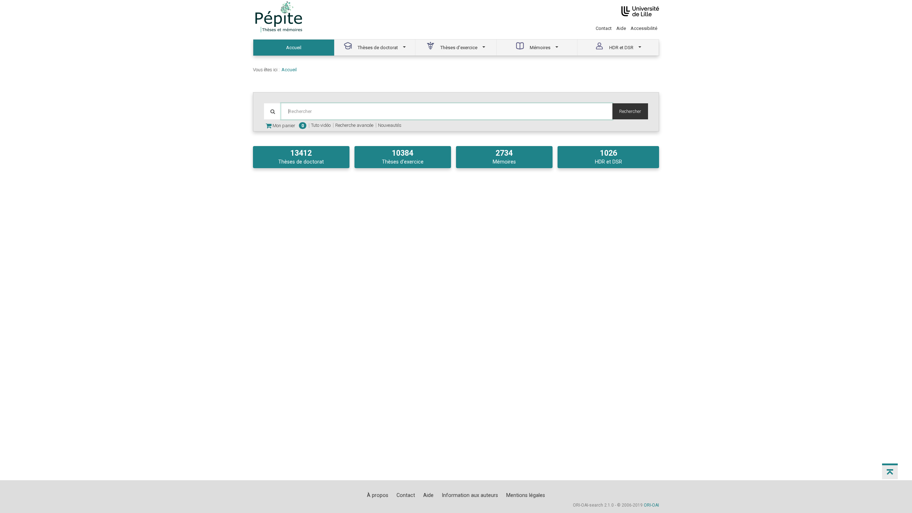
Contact (604, 28)
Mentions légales (525, 495)
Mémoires (504, 157)
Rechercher (630, 111)
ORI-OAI (651, 505)
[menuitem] (294, 48)
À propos (377, 495)
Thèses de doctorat (301, 157)
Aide (621, 28)
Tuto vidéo (321, 125)
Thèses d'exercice (403, 157)
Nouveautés (389, 125)
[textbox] (446, 111)
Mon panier (287, 125)
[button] (890, 471)
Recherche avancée (354, 125)
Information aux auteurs (470, 495)
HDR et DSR (608, 157)
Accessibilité (644, 28)
